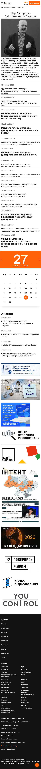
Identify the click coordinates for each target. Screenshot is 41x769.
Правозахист (6, 702)
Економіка (5, 687)
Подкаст (4, 700)
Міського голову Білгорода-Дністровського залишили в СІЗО (19, 153)
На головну (5, 7)
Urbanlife (4, 667)
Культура (25, 690)
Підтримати (34, 3)
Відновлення (6, 682)
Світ (2, 705)
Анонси (7, 313)
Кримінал (4, 690)
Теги (13, 7)
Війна (23, 682)
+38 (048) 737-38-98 (8, 728)
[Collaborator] (20, 415)
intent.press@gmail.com (10, 725)
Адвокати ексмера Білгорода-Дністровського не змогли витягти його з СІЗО (19, 103)
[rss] (15, 752)
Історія (24, 669)
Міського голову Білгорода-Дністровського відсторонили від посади (19, 130)
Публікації (5, 628)
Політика (24, 700)
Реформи (25, 702)
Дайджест (5, 684)
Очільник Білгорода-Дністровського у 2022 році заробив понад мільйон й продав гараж (19, 242)
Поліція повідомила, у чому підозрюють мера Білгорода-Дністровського (17, 216)
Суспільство (6, 708)
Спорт (23, 705)
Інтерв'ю (4, 636)
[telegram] (13, 752)
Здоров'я (24, 687)
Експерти (4, 645)
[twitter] (4, 752)
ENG (26, 4)
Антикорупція (26, 672)
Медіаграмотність (8, 693)
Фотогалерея (26, 708)
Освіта (23, 697)
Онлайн (4, 697)
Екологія (24, 684)
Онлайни (4, 641)
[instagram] (7, 752)
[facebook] (2, 752)
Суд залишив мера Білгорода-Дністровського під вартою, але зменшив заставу (19, 91)
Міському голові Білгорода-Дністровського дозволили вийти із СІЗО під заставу (19, 116)
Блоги (3, 649)
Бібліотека (5, 679)
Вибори (24, 679)
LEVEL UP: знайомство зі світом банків (19, 345)
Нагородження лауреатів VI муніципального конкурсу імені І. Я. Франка (18, 323)
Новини (4, 624)
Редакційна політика (9, 739)
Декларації (5, 653)
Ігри (22, 667)
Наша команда (6, 735)
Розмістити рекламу (9, 746)
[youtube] (10, 752)
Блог (23, 675)
